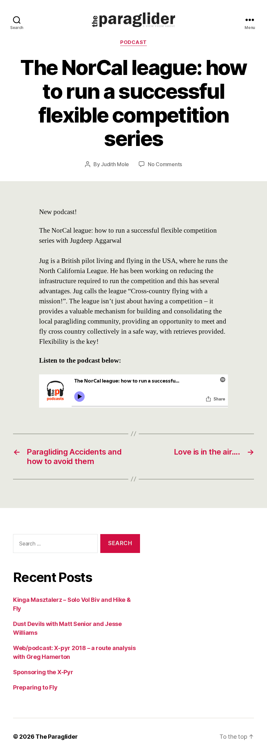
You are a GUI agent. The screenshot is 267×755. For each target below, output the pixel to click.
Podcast (133, 42)
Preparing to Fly (35, 687)
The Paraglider (56, 736)
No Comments (165, 164)
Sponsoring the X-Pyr (43, 672)
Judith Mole (115, 164)
